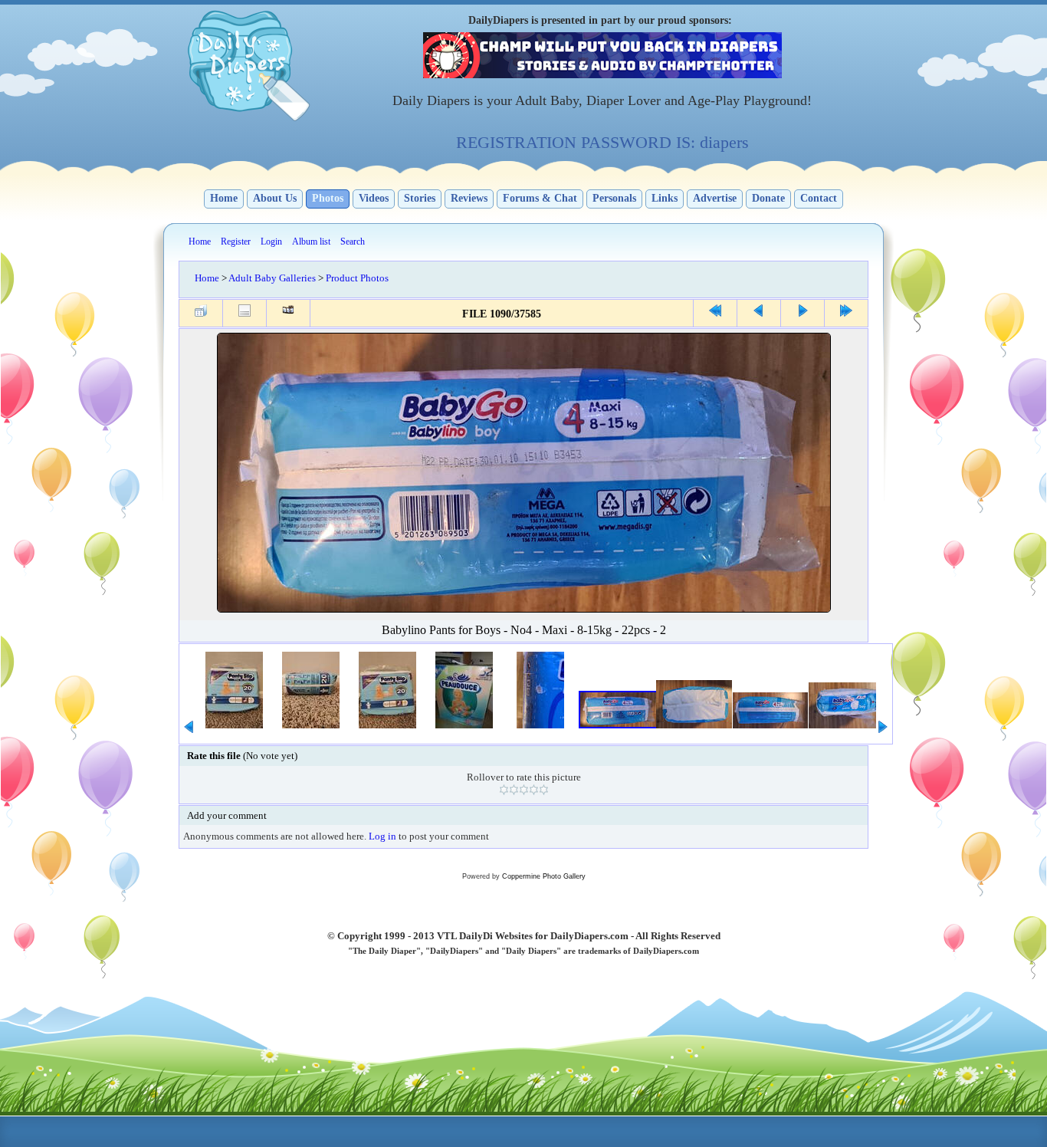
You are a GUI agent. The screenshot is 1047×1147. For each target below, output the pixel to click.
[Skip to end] (846, 313)
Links (665, 198)
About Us (275, 198)
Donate (768, 198)
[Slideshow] (288, 313)
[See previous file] (759, 313)
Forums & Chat (540, 198)
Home (224, 198)
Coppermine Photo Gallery (544, 876)
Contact (818, 198)
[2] (514, 789)
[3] (524, 789)
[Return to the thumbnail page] (201, 313)
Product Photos (357, 278)
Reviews (469, 198)
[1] (504, 789)
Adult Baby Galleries (272, 278)
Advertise (715, 198)
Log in (382, 836)
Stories (419, 198)
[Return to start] (715, 313)
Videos (374, 198)
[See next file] (802, 313)
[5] (544, 789)
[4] (534, 789)
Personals (614, 198)
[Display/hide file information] (244, 313)
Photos (327, 198)
